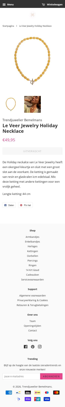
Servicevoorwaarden (32, 279)
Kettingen (32, 251)
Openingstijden (32, 325)
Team (33, 321)
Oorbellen (32, 255)
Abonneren (51, 376)
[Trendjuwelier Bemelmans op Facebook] (26, 347)
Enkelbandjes (32, 241)
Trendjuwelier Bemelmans (37, 386)
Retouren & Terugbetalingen (32, 305)
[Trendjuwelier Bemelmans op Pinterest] (32, 347)
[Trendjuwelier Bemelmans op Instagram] (40, 347)
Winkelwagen (54, 4)
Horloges (33, 246)
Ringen (32, 265)
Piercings (33, 260)
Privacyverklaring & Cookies (32, 300)
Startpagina (8, 25)
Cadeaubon (32, 274)
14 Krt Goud (32, 270)
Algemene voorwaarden (32, 295)
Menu (10, 4)
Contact (32, 330)
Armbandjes (32, 236)
